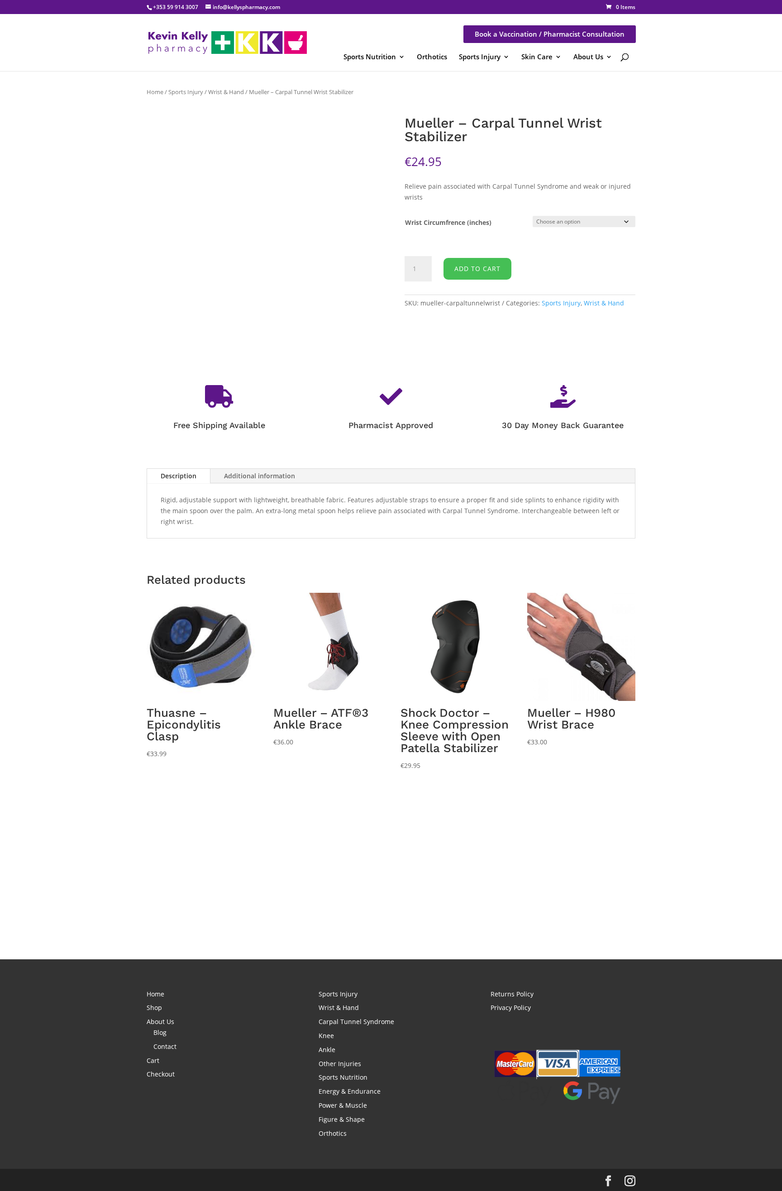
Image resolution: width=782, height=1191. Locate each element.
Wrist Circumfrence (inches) (448, 222)
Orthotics (432, 56)
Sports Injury (480, 56)
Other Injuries (340, 1063)
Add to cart (477, 268)
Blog (160, 1032)
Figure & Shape (342, 1119)
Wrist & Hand (226, 92)
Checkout (161, 1074)
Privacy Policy (511, 1007)
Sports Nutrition (369, 56)
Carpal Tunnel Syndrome (356, 1021)
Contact (164, 1046)
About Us (588, 56)
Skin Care (537, 56)
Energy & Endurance (350, 1091)
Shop (154, 1007)
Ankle (327, 1049)
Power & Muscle (343, 1105)
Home (155, 92)
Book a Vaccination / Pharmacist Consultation (550, 33)
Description (178, 476)
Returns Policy (512, 994)
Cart (153, 1060)
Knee (326, 1035)
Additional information (259, 476)
